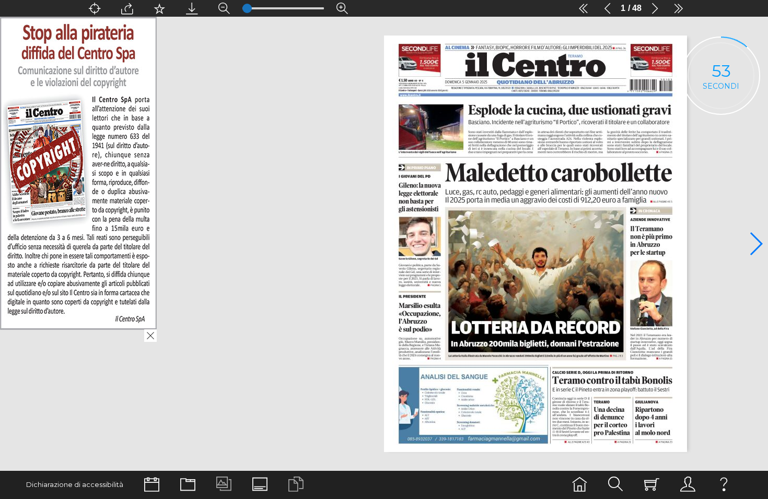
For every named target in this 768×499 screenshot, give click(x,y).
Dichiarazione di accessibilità (74, 485)
